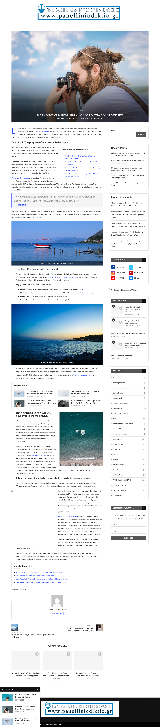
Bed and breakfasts (39, 455)
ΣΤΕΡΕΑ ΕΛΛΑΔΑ (129, 490)
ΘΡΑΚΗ (129, 460)
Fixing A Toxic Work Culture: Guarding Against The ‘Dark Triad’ (128, 244)
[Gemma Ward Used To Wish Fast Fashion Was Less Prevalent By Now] (117, 346)
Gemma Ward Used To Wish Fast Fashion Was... (135, 344)
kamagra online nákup (119, 232)
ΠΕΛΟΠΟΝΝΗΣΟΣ (129, 485)
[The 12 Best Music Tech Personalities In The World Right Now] (57, 660)
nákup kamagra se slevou (120, 203)
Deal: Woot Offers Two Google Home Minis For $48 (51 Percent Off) (41, 582)
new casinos (129, 408)
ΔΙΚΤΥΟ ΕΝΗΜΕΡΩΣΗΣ (68, 118)
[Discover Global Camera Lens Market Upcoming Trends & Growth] (19, 403)
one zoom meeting (42, 131)
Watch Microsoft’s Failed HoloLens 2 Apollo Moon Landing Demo (39, 572)
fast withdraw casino (129, 403)
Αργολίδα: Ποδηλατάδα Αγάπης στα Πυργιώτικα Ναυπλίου (133, 309)
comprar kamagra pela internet (122, 241)
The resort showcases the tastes (64, 277)
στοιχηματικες (129, 495)
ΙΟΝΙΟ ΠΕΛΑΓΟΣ (129, 465)
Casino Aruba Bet (129, 388)
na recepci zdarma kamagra (121, 223)
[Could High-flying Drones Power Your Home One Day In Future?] (19, 393)
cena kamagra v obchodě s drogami (123, 212)
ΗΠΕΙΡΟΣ (129, 449)
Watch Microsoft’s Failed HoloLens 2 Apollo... (25, 696)
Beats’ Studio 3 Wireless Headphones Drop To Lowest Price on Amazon (42, 579)
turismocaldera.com (129, 434)
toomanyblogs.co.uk (129, 429)
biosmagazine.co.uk (129, 383)
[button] (15, 667)
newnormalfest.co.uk (129, 413)
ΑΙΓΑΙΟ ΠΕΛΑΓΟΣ (129, 444)
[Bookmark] (37, 654)
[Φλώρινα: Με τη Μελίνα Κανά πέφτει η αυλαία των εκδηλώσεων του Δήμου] (117, 324)
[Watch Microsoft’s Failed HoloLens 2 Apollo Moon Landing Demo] (25, 660)
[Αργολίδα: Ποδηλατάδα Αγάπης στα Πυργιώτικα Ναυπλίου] (117, 310)
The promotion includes (20, 178)
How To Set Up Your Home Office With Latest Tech (35, 576)
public (129, 419)
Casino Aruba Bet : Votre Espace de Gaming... (128, 333)
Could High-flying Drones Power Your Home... (25, 720)
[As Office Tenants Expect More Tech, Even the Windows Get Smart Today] (88, 660)
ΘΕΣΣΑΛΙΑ (129, 454)
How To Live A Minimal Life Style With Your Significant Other (128, 214)
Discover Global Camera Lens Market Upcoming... (25, 708)
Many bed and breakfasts (67, 517)
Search (113, 131)
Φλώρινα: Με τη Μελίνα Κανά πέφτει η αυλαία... (135, 322)
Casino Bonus (129, 393)
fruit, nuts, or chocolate (78, 293)
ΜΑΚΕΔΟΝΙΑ (129, 475)
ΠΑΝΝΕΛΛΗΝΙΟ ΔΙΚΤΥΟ (129, 480)
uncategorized (129, 439)
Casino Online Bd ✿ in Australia (123, 356)
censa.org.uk (129, 398)
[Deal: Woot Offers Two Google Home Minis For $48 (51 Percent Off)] (63, 403)
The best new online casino (129, 424)
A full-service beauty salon (82, 375)
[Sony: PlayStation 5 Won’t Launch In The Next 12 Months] (63, 393)
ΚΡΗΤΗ (129, 470)
